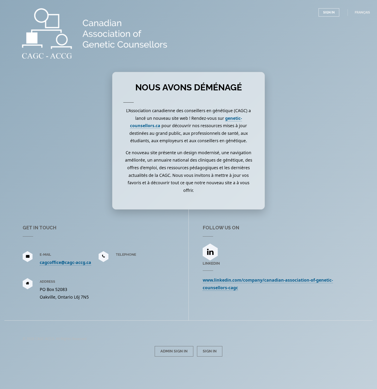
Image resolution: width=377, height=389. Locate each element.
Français (362, 12)
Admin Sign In (174, 351)
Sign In (329, 12)
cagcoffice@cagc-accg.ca (65, 262)
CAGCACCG (47, 14)
